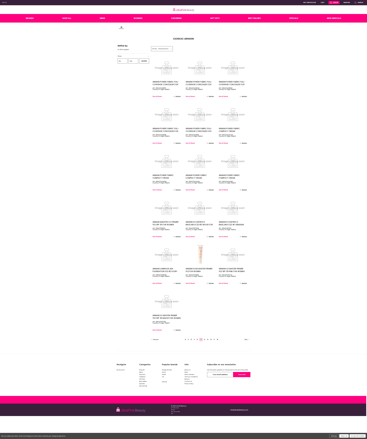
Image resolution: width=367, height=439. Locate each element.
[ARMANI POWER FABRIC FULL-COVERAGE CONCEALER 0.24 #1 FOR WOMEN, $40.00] (200, 114)
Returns (187, 379)
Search (360, 2)
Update (144, 61)
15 (207, 339)
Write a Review (189, 374)
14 (204, 339)
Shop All (66, 18)
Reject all (344, 436)
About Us (187, 370)
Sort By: (154, 49)
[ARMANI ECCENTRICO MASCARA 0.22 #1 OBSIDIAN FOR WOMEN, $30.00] (233, 207)
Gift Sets (215, 18)
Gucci (164, 372)
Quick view (167, 71)
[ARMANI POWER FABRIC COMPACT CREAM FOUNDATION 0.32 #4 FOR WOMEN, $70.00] (167, 161)
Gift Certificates (309, 2)
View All (164, 382)
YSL (163, 377)
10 (191, 339)
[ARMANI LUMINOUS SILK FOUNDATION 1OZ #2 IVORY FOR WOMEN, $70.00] (167, 254)
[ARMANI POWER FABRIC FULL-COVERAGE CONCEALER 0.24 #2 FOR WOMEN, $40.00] (167, 114)
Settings (334, 436)
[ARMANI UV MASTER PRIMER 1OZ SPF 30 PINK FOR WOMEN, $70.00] (233, 254)
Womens (138, 18)
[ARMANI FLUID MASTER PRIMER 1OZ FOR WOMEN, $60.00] (200, 254)
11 (194, 339)
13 (201, 339)
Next (246, 339)
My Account (121, 370)
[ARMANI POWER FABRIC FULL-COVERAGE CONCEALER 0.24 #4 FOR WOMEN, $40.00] (167, 67)
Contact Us (188, 381)
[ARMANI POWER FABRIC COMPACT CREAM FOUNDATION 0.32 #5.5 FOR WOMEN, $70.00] (233, 114)
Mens (102, 18)
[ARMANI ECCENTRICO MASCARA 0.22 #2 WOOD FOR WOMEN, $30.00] (200, 207)
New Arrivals (334, 18)
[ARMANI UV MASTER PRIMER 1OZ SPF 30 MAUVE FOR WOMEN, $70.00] (167, 301)
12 (197, 339)
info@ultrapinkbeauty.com (239, 410)
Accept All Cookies (357, 436)
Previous (156, 339)
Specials (293, 18)
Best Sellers (254, 18)
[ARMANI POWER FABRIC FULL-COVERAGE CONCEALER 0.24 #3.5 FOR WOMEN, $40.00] (200, 67)
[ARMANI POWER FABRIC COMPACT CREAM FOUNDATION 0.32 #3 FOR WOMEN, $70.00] (233, 161)
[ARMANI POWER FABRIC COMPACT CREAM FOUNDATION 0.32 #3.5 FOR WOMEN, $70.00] (200, 161)
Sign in (335, 2)
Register (347, 2)
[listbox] (165, 48)
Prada (164, 374)
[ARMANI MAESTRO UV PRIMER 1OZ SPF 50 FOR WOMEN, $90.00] (167, 207)
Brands (30, 18)
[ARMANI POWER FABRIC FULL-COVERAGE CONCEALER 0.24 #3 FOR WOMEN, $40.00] (233, 67)
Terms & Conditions (191, 377)
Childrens (176, 18)
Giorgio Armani (167, 370)
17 (214, 339)
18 (217, 339)
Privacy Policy (188, 384)
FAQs (186, 372)
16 (211, 339)
